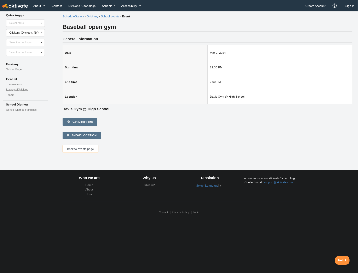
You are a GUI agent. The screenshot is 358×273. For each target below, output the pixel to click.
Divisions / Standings (82, 5)
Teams (10, 94)
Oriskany (92, 16)
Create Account (315, 5)
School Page (14, 69)
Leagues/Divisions (17, 89)
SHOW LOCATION (84, 135)
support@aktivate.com (278, 182)
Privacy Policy (180, 212)
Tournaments (14, 84)
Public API (149, 185)
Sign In (349, 5)
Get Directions (80, 122)
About (89, 189)
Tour (89, 194)
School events (110, 16)
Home (89, 185)
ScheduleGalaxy (73, 16)
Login (196, 212)
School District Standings (21, 109)
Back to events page (80, 148)
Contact (57, 5)
